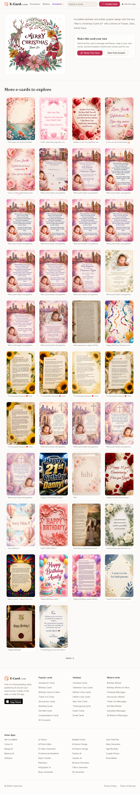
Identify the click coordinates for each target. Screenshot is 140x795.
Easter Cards (78, 711)
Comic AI (8, 744)
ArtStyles (8, 758)
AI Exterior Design (80, 749)
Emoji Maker (111, 758)
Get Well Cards (45, 711)
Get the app (130, 4)
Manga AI (8, 749)
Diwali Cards (78, 715)
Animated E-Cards (47, 683)
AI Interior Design (80, 744)
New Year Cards (80, 701)
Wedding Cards (46, 706)
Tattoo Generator (80, 767)
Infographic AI (44, 767)
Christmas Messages (116, 692)
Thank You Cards (46, 697)
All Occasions (45, 720)
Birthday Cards (45, 687)
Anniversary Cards (47, 701)
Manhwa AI (9, 753)
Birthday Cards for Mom (49, 692)
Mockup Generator (80, 763)
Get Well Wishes (114, 706)
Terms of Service (128, 786)
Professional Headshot (48, 753)
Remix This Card (91, 53)
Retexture (42, 763)
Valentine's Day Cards (83, 687)
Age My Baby (112, 749)
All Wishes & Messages (117, 715)
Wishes (46, 4)
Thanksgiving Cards (82, 706)
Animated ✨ (58, 4)
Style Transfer (44, 758)
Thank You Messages (116, 701)
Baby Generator (113, 744)
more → (70, 658)
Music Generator (45, 772)
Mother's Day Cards (82, 692)
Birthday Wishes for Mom (118, 687)
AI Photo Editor (45, 744)
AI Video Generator (47, 749)
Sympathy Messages (116, 711)
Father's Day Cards (81, 697)
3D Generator (78, 772)
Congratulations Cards (49, 715)
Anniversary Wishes (116, 697)
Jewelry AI (77, 758)
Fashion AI (76, 753)
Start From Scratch (116, 53)
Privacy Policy (110, 786)
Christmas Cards (80, 683)
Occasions (35, 4)
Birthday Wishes (114, 683)
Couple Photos (112, 753)
